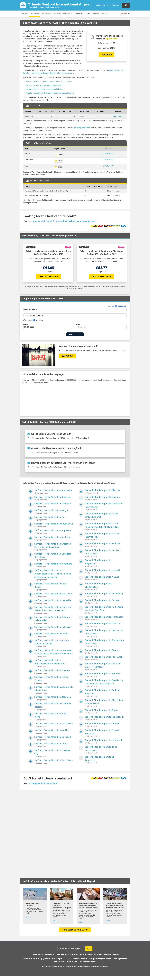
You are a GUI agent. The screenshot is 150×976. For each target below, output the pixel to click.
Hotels (105, 13)
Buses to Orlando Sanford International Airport (44, 85)
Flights (34, 13)
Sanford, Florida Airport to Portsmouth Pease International (50, 663)
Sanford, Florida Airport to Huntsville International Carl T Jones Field (52, 610)
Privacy (108, 954)
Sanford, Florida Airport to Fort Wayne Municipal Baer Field (104, 610)
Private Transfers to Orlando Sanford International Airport (49, 82)
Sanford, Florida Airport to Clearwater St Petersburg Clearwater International (53, 653)
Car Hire (46, 13)
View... (28, 917)
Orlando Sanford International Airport (59, 5)
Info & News (92, 13)
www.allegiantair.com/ (81, 128)
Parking (79, 13)
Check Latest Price (48, 276)
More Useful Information (75, 930)
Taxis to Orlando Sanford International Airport (44, 89)
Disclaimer (99, 954)
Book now (106, 55)
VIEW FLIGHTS (118, 116)
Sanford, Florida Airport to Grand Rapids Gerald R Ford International (102, 526)
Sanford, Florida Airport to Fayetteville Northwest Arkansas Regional (104, 683)
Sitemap (116, 954)
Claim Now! (67, 356)
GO (125, 5)
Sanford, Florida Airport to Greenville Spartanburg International (52, 546)
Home (24, 13)
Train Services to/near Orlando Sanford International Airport (50, 93)
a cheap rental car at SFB (43, 783)
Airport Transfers (62, 13)
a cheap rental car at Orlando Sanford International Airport (63, 221)
